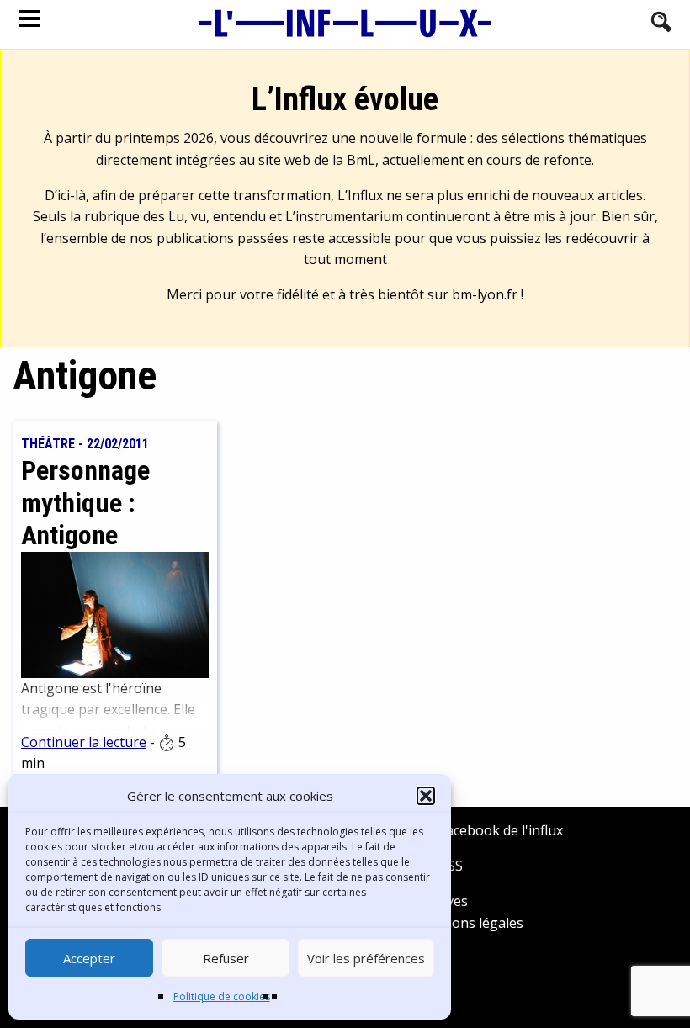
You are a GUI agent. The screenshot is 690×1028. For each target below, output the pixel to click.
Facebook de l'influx (499, 830)
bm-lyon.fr (485, 294)
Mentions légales (469, 923)
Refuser (226, 958)
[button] (425, 795)
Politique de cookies (221, 996)
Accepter (89, 958)
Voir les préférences (366, 958)
